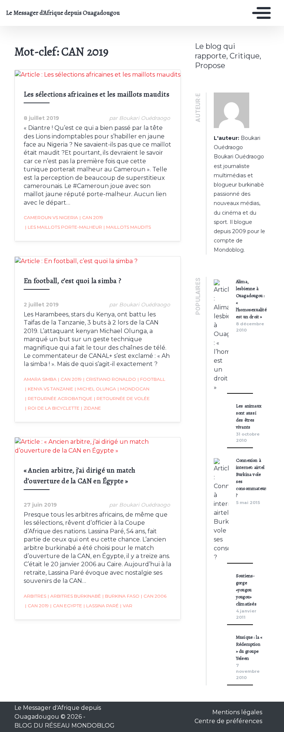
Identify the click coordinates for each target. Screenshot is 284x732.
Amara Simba (40, 379)
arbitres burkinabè (74, 596)
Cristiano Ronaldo (109, 379)
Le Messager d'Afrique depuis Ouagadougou (60, 13)
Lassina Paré (101, 605)
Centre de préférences (228, 721)
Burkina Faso (120, 596)
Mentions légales (237, 712)
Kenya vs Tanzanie (49, 389)
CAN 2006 (153, 596)
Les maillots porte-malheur (63, 227)
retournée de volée (122, 398)
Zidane (91, 408)
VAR (126, 605)
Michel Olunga (95, 389)
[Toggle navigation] (259, 13)
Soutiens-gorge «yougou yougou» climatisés (246, 589)
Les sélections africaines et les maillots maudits (96, 94)
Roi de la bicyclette (52, 408)
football (151, 379)
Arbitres (35, 596)
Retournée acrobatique (58, 398)
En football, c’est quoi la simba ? (72, 281)
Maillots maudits (127, 227)
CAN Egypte (66, 605)
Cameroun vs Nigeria (51, 217)
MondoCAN (133, 389)
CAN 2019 (91, 217)
